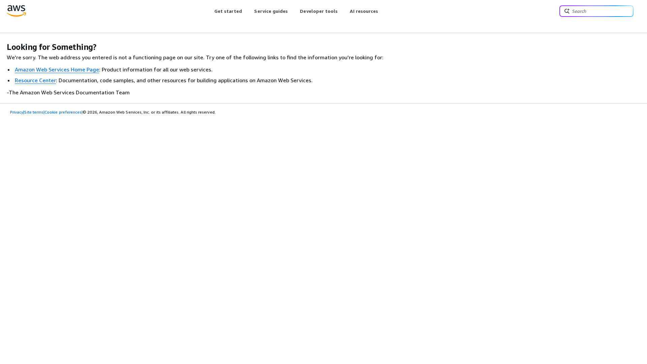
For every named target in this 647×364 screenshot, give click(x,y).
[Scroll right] (383, 11)
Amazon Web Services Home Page (57, 69)
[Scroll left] (209, 11)
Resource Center (35, 80)
